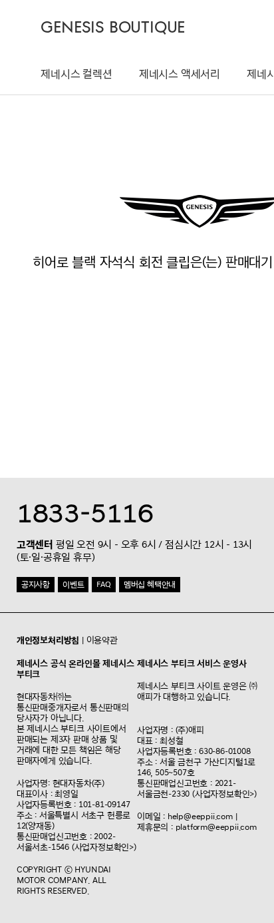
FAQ (103, 585)
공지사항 (35, 585)
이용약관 (102, 640)
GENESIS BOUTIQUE (113, 27)
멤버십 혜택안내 (150, 585)
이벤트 (73, 585)
